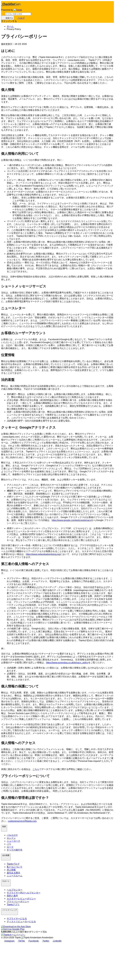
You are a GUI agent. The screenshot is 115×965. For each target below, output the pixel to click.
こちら (36, 769)
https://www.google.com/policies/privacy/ (72, 520)
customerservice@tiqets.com (22, 821)
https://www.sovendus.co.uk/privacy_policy (67, 662)
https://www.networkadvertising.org (43, 554)
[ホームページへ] (18, 10)
